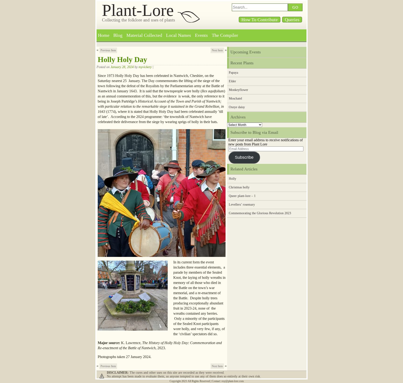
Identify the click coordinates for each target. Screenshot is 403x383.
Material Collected (144, 35)
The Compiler (225, 35)
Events (201, 35)
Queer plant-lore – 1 (242, 196)
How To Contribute (259, 19)
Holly (232, 178)
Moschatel (235, 98)
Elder (232, 81)
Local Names (178, 35)
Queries (292, 19)
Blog (117, 35)
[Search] (296, 7)
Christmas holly (239, 187)
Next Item (217, 50)
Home (103, 35)
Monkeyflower (238, 90)
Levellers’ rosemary (242, 204)
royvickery (145, 67)
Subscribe (244, 157)
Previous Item (108, 50)
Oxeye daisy (237, 107)
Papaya (233, 72)
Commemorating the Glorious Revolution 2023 (260, 213)
